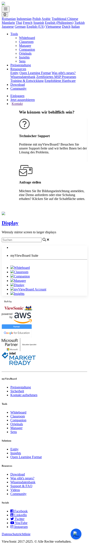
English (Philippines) (59, 22)
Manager (25, 45)
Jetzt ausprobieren (22, 100)
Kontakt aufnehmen (23, 395)
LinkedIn (20, 515)
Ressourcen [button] (18, 69)
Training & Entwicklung (27, 81)
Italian (75, 26)
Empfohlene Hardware (60, 81)
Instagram (21, 527)
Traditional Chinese (65, 19)
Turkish (79, 22)
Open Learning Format (35, 73)
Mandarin (8, 22)
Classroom (26, 42)
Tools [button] (14, 34)
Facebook (21, 511)
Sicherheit (17, 391)
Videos (15, 490)
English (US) (35, 26)
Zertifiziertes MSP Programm (56, 77)
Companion (27, 49)
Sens (22, 61)
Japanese (8, 26)
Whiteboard (27, 38)
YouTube (21, 523)
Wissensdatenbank (22, 77)
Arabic (46, 19)
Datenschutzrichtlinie (16, 534)
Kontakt (17, 104)
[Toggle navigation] (6, 9)
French (27, 22)
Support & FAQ (21, 486)
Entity (14, 73)
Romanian (9, 19)
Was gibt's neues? (64, 73)
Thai (19, 22)
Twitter (19, 519)
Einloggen (17, 96)
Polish (36, 19)
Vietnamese (53, 26)
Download (17, 84)
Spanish (38, 22)
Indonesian (24, 19)
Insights (24, 57)
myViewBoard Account (30, 289)
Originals (25, 53)
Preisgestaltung (20, 65)
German (20, 26)
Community (18, 88)
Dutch (66, 26)
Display (19, 285)
